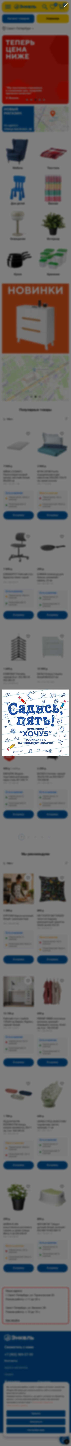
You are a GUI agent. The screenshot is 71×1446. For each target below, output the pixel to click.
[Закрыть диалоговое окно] (65, 5)
